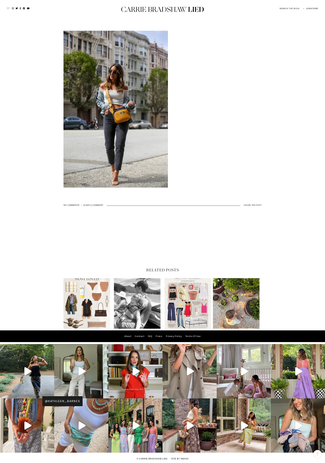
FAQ (150, 336)
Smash (184, 459)
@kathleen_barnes (62, 401)
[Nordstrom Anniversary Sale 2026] (86, 327)
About (127, 336)
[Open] (27, 371)
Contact (139, 336)
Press (159, 336)
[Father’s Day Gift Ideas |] (137, 327)
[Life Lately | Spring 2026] (236, 327)
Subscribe (312, 8)
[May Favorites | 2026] (188, 327)
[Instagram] (51, 394)
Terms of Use (193, 336)
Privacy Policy (174, 336)
